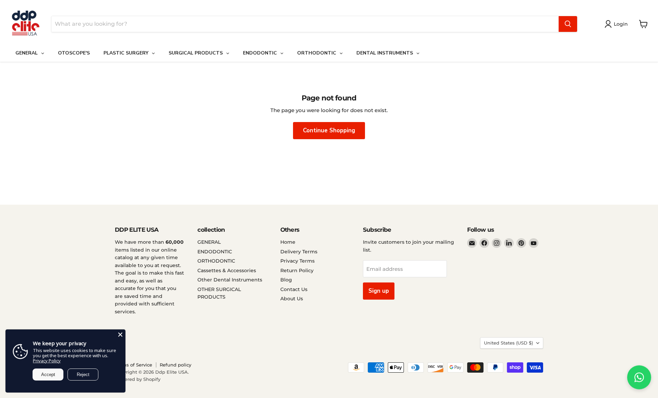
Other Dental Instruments (229, 280)
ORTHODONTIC (216, 261)
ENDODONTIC (214, 252)
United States (508, 343)
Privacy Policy (47, 361)
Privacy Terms (297, 261)
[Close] (120, 334)
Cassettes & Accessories (226, 270)
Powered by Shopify (137, 379)
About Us (291, 299)
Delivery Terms (298, 252)
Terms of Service (133, 364)
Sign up (378, 291)
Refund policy (175, 364)
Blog (286, 280)
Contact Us (293, 289)
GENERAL (209, 242)
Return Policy (297, 270)
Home (287, 242)
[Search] (568, 24)
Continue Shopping (329, 130)
